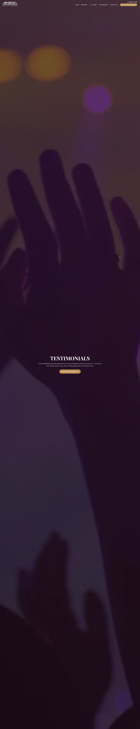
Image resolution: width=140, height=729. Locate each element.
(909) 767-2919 (133, 2)
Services (84, 5)
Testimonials (103, 5)
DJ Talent (93, 5)
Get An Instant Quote (128, 5)
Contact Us (114, 5)
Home (77, 5)
